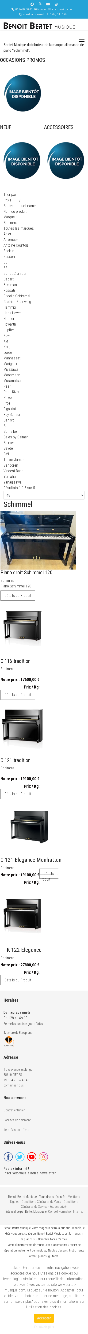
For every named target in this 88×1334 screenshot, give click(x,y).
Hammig (10, 307)
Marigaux (10, 364)
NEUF (5, 127)
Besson (9, 256)
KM (6, 341)
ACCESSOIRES (58, 127)
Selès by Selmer (16, 437)
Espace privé (58, 1206)
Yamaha (10, 476)
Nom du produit (15, 211)
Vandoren (11, 465)
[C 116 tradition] (22, 628)
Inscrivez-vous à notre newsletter (30, 1173)
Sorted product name (20, 206)
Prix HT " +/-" (13, 200)
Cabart (9, 279)
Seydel (9, 448)
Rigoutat (10, 409)
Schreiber (11, 431)
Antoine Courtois (16, 245)
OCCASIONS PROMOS (22, 60)
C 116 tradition (15, 661)
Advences (11, 239)
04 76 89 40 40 (23, 9)
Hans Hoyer (12, 313)
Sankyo (9, 420)
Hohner (9, 318)
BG (6, 262)
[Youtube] (48, 4)
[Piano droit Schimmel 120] (38, 540)
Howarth (10, 324)
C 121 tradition (15, 760)
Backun (9, 251)
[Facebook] (32, 4)
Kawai (8, 335)
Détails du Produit (17, 595)
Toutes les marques (19, 228)
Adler (7, 234)
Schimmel (7, 580)
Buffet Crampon (15, 273)
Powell (8, 397)
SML (7, 454)
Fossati (9, 290)
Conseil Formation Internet (65, 1211)
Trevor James (14, 459)
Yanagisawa (13, 482)
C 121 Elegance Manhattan (30, 860)
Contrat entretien (14, 1110)
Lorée (8, 352)
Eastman (10, 285)
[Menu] (81, 40)
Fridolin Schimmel (17, 296)
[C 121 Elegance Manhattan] (29, 827)
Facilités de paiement (17, 1120)
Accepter (44, 1318)
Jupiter (9, 330)
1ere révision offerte (16, 1130)
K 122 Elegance (24, 950)
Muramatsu (12, 380)
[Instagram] (56, 4)
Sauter (9, 426)
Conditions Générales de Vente (41, 1202)
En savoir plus (44, 1327)
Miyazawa (11, 369)
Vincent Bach (13, 471)
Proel (7, 403)
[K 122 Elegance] (22, 917)
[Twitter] (40, 4)
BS (6, 268)
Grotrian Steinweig (17, 301)
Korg (7, 347)
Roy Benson (12, 414)
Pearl (7, 386)
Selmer (9, 443)
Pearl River (11, 392)
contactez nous (14, 1085)
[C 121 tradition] (22, 728)
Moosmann (12, 375)
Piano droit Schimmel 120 (26, 572)
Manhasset (12, 358)
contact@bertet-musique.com (56, 9)
